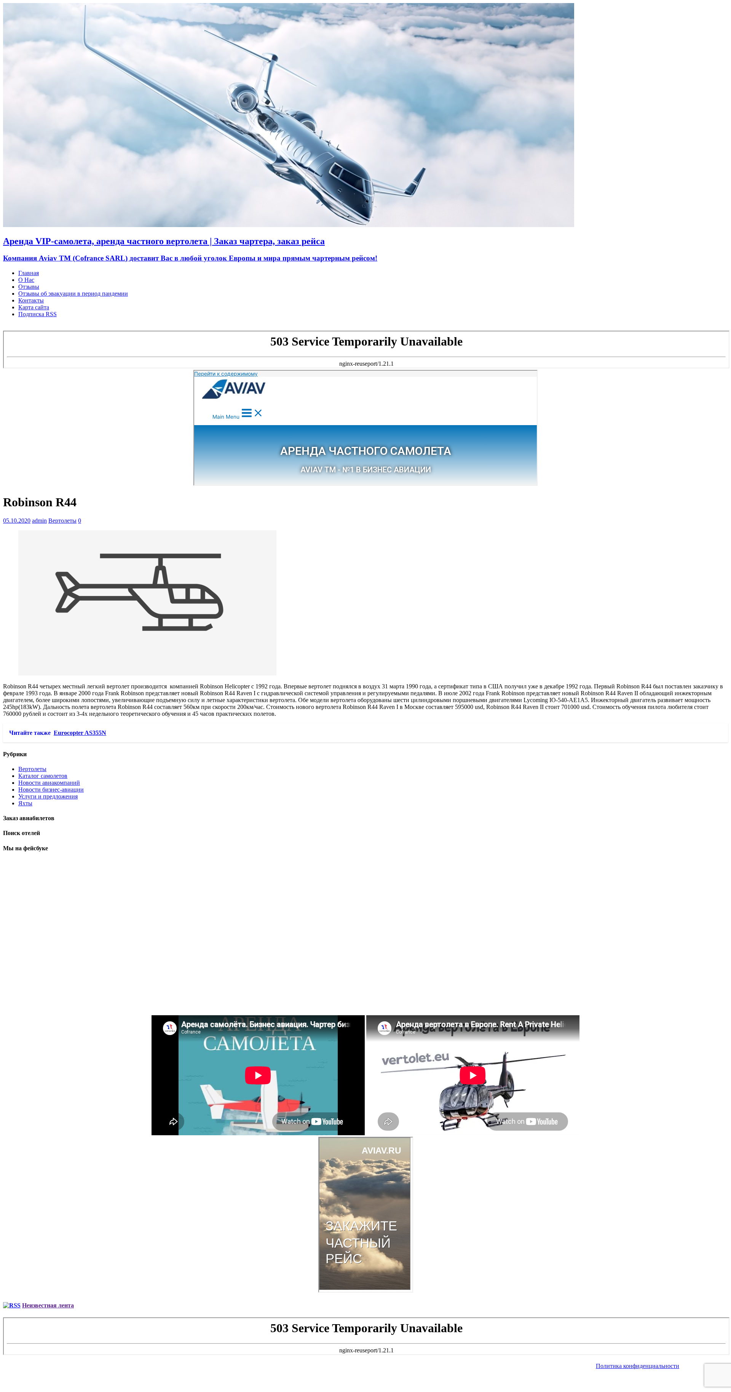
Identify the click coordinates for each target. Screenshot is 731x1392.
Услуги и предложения (48, 796)
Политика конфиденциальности (637, 1366)
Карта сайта (33, 307)
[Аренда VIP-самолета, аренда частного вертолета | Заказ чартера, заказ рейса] (288, 225)
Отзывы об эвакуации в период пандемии (73, 293)
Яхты (25, 803)
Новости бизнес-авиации (51, 789)
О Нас (26, 280)
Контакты (31, 300)
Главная (28, 273)
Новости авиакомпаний (49, 782)
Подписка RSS (37, 314)
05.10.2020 (16, 520)
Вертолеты (62, 520)
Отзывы (28, 286)
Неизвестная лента (48, 1305)
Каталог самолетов (42, 776)
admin (39, 520)
